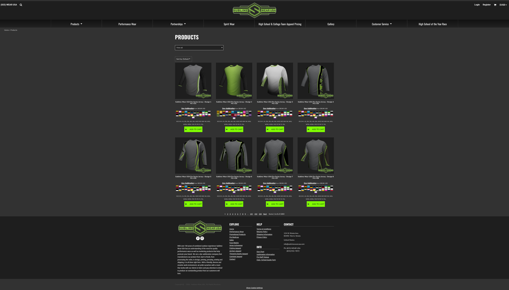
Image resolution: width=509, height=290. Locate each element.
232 (255, 214)
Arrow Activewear (236, 245)
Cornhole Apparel (235, 257)
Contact (232, 259)
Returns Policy (262, 232)
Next (265, 214)
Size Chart (260, 252)
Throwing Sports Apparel (238, 254)
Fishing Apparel (235, 248)
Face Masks (234, 243)
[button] (76, 24)
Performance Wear (236, 232)
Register (487, 4)
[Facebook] (198, 238)
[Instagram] (202, 238)
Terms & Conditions (264, 229)
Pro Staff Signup (263, 257)
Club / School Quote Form (266, 260)
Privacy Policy (262, 237)
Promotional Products (237, 234)
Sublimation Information (266, 254)
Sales (231, 240)
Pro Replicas (234, 237)
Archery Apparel (235, 251)
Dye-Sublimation (187, 108)
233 (260, 214)
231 (251, 214)
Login (477, 4)
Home (6, 30)
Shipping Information (264, 234)
